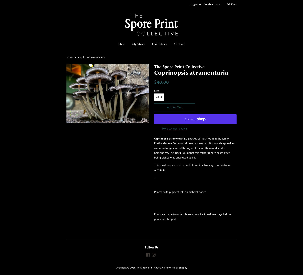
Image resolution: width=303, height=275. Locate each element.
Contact (179, 44)
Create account (212, 4)
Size (156, 90)
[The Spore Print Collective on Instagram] (154, 255)
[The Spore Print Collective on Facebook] (148, 255)
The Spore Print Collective (151, 267)
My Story (138, 44)
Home (69, 57)
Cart (234, 4)
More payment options (174, 128)
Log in (194, 4)
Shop (121, 44)
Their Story (159, 44)
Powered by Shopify (176, 267)
